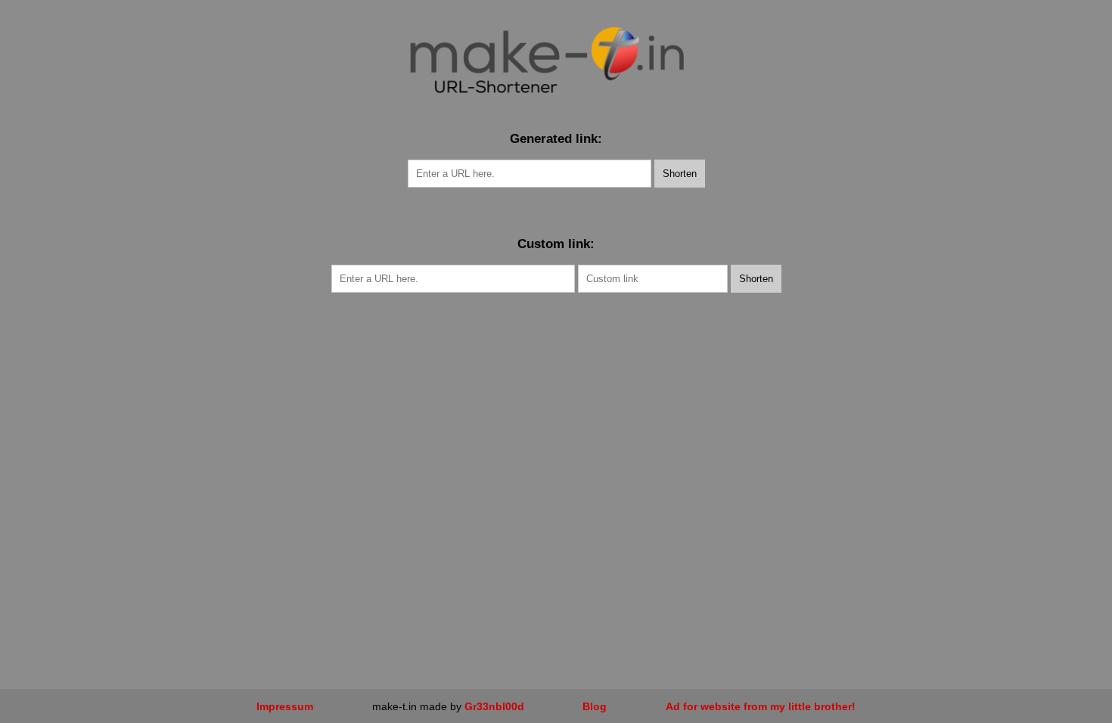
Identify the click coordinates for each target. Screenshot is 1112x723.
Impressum (284, 706)
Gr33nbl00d (494, 706)
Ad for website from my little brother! (761, 706)
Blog (594, 706)
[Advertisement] (556, 406)
